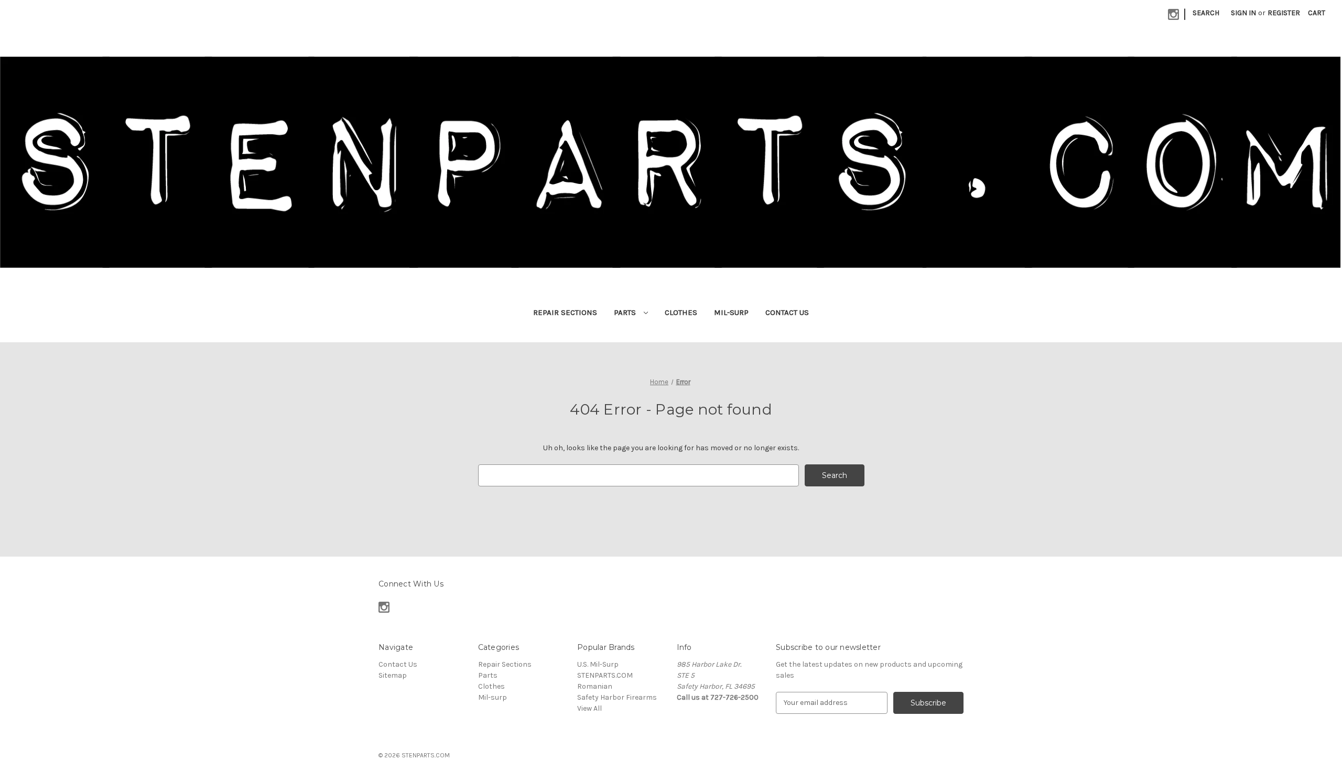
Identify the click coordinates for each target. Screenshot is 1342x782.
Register (1284, 12)
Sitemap (392, 675)
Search (1206, 12)
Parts (626, 312)
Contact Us (787, 312)
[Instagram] (1173, 14)
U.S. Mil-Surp (598, 664)
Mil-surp (731, 312)
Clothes (681, 312)
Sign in (1243, 12)
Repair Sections (565, 312)
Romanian (594, 686)
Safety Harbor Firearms (617, 697)
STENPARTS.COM (605, 675)
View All (589, 708)
